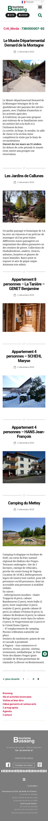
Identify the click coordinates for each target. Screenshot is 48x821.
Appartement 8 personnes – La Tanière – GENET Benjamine (24, 284)
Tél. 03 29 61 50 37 (24, 750)
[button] (40, 7)
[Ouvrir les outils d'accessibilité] (45, 654)
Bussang (8, 693)
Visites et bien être (13, 700)
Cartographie (10, 707)
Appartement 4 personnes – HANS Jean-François (24, 432)
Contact (7, 714)
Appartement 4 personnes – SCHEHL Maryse (24, 356)
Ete (12, 15)
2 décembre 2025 (25, 51)
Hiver (24, 15)
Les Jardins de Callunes (24, 175)
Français (29, 2)
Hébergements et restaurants (19, 704)
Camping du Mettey (24, 503)
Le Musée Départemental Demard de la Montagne (24, 42)
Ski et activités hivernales (17, 696)
